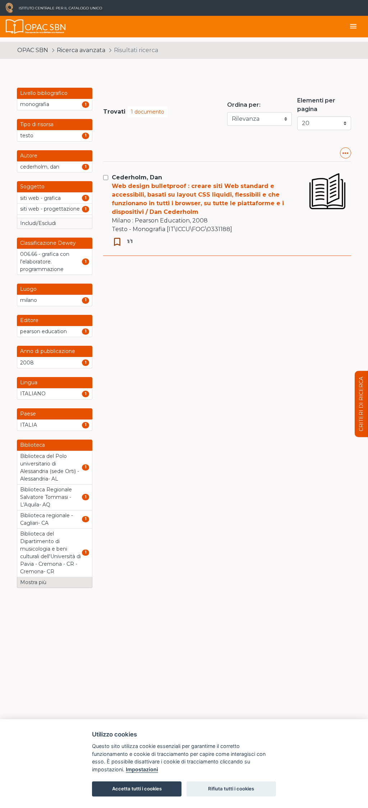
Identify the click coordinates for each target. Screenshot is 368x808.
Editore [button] (29, 320)
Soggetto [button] (32, 186)
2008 (27, 362)
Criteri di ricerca (361, 404)
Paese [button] (28, 413)
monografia (34, 104)
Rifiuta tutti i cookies (231, 788)
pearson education (43, 331)
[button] (345, 153)
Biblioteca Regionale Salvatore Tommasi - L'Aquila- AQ (46, 497)
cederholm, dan (39, 167)
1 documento (147, 112)
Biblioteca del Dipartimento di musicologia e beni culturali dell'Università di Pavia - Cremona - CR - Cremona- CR (50, 553)
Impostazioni (142, 769)
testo (26, 135)
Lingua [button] (28, 382)
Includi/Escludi (38, 223)
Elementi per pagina (316, 105)
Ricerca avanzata (81, 50)
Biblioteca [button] (32, 445)
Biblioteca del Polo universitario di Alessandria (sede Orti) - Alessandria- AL (49, 467)
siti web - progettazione (50, 209)
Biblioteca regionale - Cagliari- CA (46, 519)
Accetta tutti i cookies (137, 788)
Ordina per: (244, 104)
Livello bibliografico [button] (44, 93)
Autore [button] (28, 155)
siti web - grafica (40, 198)
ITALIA (28, 425)
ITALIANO (33, 393)
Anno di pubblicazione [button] (47, 351)
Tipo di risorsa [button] (37, 124)
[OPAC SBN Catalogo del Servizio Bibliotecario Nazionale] (15, 26)
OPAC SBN (32, 50)
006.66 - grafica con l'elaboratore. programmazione (44, 261)
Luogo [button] (28, 289)
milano (28, 300)
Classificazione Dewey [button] (48, 243)
